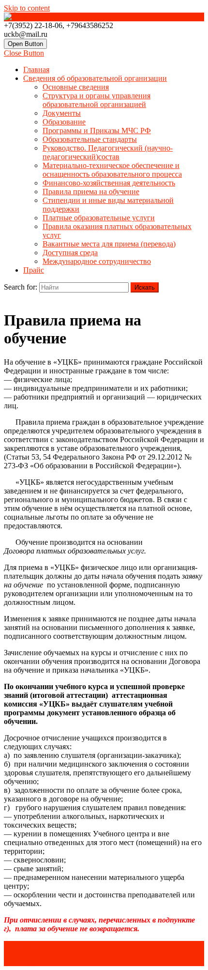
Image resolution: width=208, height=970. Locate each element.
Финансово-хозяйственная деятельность (109, 183)
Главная (36, 69)
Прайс (33, 270)
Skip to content (27, 8)
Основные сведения (76, 87)
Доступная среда (70, 252)
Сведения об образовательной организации (95, 78)
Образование (64, 122)
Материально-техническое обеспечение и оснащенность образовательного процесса (112, 169)
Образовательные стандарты (90, 139)
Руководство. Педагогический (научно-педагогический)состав (108, 152)
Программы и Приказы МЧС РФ (97, 130)
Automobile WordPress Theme (51, 945)
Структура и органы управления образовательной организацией (96, 100)
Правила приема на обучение (91, 191)
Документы (62, 113)
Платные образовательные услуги (99, 218)
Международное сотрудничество (97, 261)
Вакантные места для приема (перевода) (109, 244)
